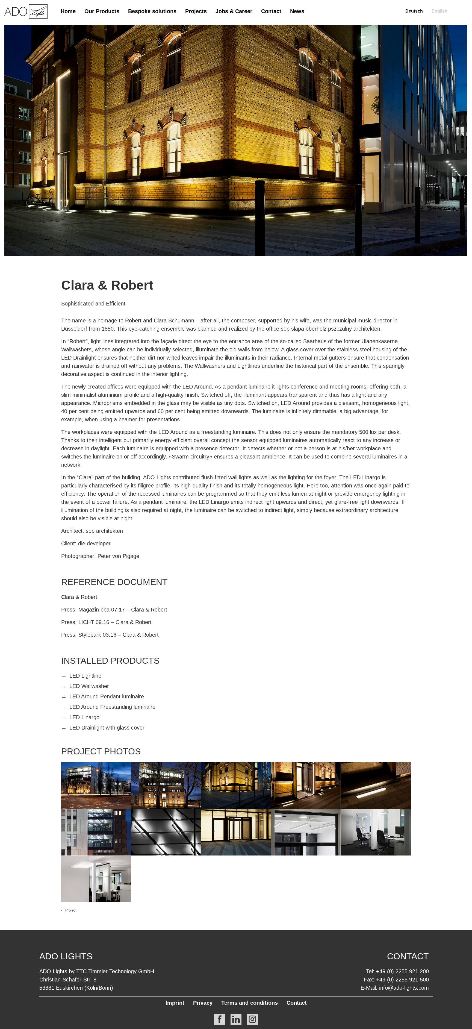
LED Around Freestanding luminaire (112, 707)
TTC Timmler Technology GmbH (115, 971)
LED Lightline (85, 676)
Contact (271, 11)
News (297, 11)
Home (68, 11)
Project (70, 910)
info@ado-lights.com (404, 988)
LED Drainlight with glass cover (106, 728)
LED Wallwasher (89, 686)
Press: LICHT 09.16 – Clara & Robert (106, 622)
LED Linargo (84, 717)
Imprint (175, 1003)
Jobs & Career (234, 11)
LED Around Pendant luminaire (106, 696)
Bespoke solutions (152, 11)
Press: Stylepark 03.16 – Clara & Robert (110, 635)
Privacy (203, 1003)
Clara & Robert (107, 285)
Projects (196, 11)
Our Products (101, 11)
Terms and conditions (249, 1003)
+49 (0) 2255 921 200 (402, 971)
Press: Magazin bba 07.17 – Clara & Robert (114, 610)
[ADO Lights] (26, 17)
